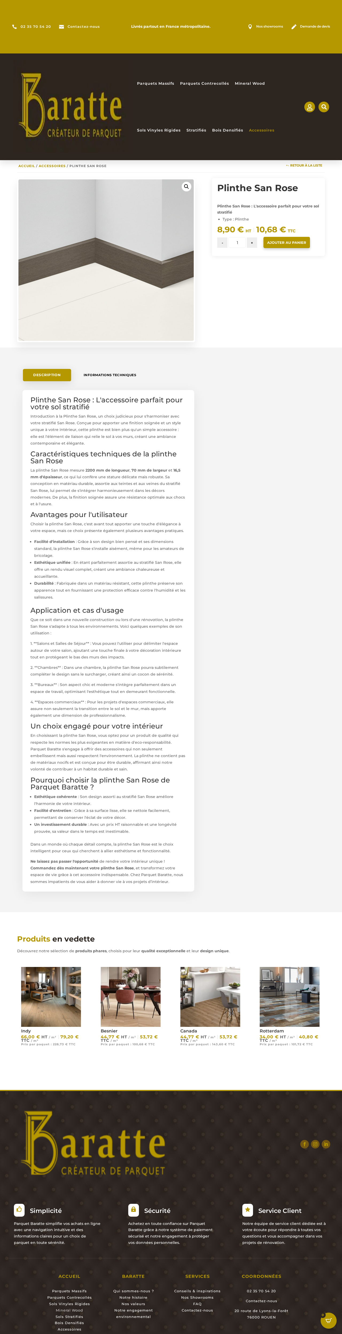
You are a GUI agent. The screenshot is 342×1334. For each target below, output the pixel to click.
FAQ (197, 1304)
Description (47, 375)
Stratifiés (196, 130)
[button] (186, 186)
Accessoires (261, 130)
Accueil (26, 166)
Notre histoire (133, 1297)
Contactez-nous (84, 26)
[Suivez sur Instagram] (315, 1144)
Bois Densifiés (227, 130)
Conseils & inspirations (197, 1291)
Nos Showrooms (197, 1297)
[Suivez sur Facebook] (304, 1144)
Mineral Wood (250, 83)
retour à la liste (306, 165)
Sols (60, 1316)
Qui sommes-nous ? (133, 1291)
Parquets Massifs (155, 83)
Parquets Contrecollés (204, 83)
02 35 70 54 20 (36, 26)
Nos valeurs (133, 1304)
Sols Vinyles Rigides (159, 130)
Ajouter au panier (286, 242)
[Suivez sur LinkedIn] (326, 1144)
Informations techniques (110, 375)
